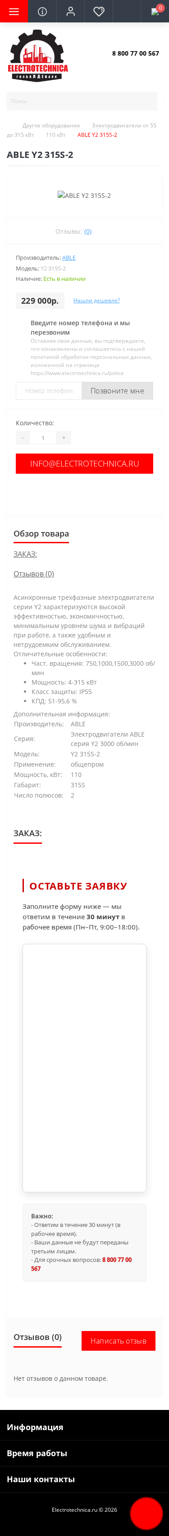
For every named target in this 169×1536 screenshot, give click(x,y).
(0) (87, 231)
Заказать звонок (133, 61)
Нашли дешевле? (96, 300)
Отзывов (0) (34, 574)
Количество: (35, 423)
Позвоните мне (117, 391)
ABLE (69, 257)
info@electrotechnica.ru (84, 463)
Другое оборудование (51, 125)
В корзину (85, 492)
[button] (70, 11)
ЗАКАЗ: (25, 554)
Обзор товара (41, 533)
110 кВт (56, 135)
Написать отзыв (118, 1341)
